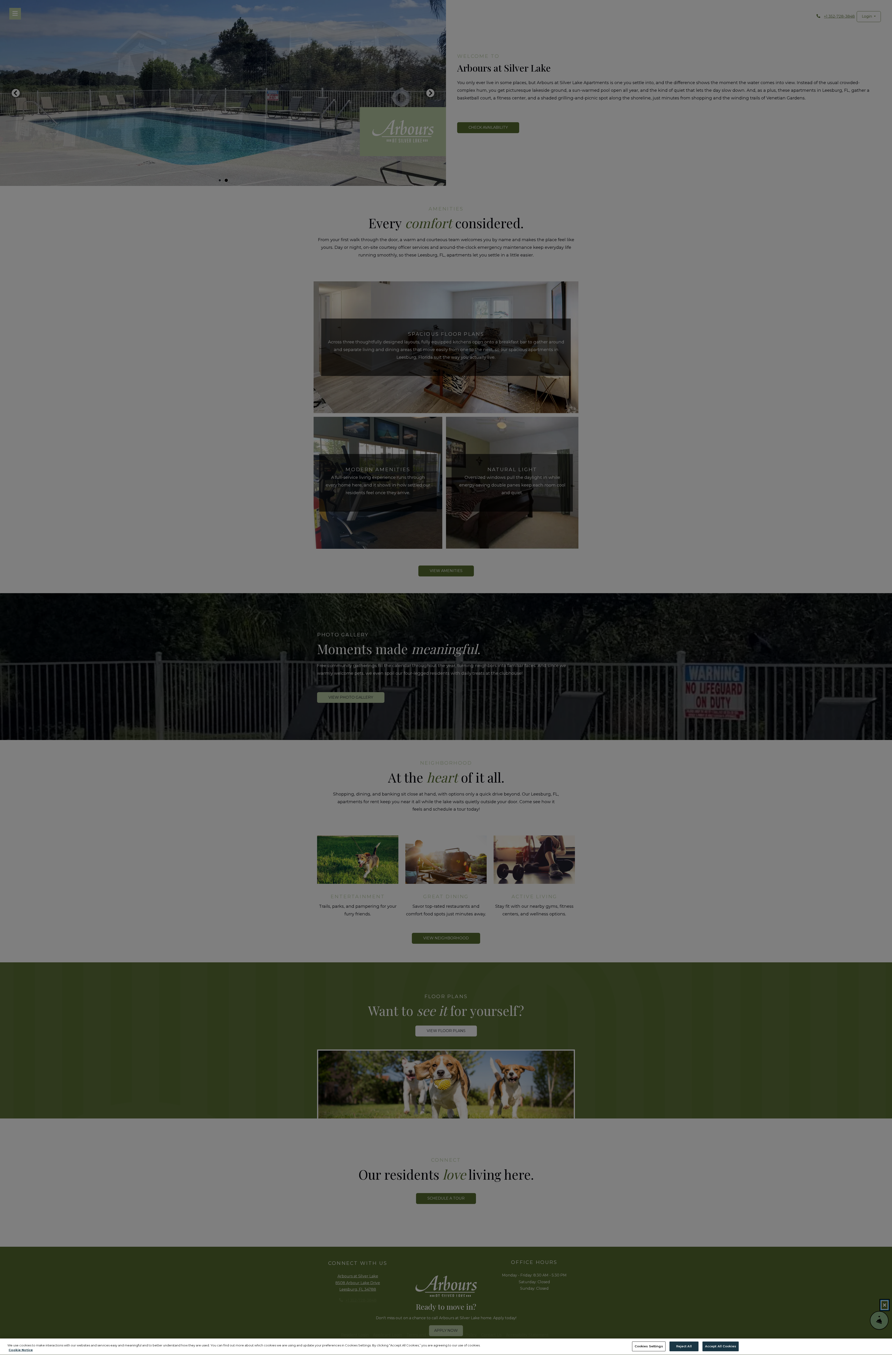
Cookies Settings (649, 1346)
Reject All (684, 1346)
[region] (446, 1347)
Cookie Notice (21, 1350)
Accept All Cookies (720, 1346)
